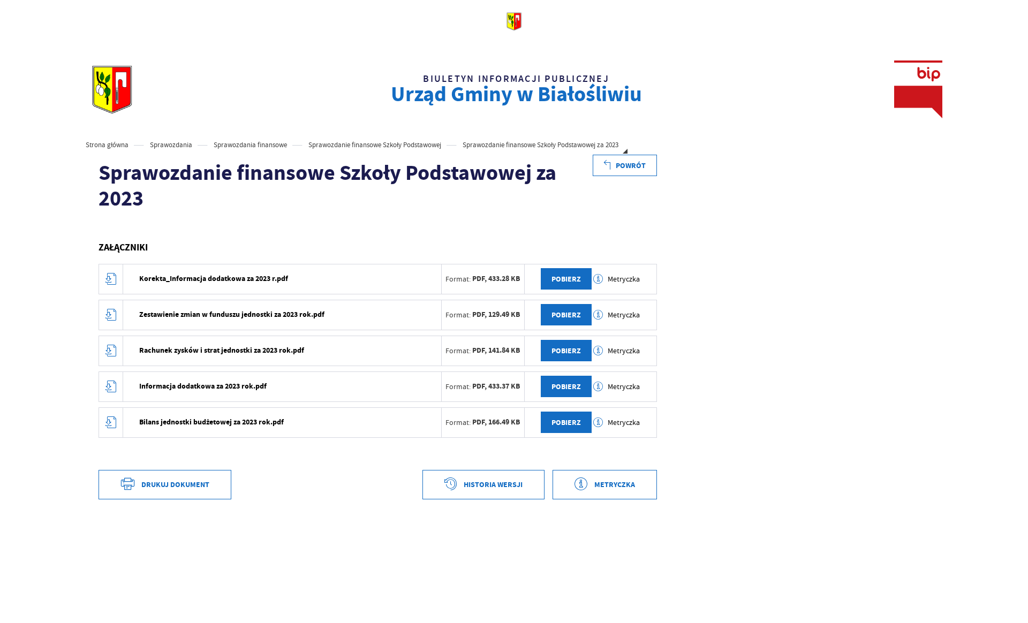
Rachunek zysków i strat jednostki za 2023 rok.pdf (221, 350)
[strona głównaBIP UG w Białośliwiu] (112, 89)
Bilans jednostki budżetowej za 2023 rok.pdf (211, 422)
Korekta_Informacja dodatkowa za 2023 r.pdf (213, 278)
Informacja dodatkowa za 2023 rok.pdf (203, 386)
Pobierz (566, 279)
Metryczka (624, 279)
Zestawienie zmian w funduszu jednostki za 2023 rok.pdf (231, 314)
